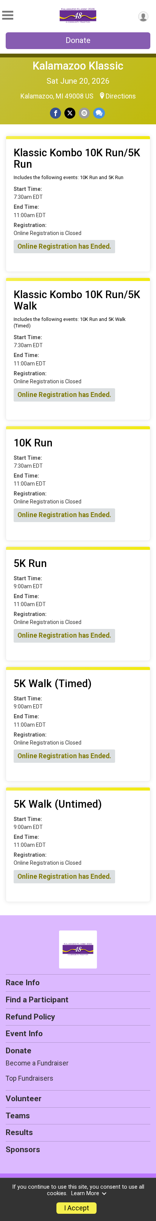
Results (19, 1132)
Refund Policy (30, 1016)
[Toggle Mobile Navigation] (7, 15)
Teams (18, 1115)
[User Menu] (143, 16)
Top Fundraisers (29, 1078)
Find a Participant (37, 999)
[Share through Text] (99, 113)
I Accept (76, 1208)
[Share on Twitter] (69, 113)
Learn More (85, 1193)
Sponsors (23, 1149)
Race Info (23, 982)
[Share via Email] (84, 113)
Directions (121, 96)
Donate (78, 40)
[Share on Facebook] (55, 113)
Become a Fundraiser (37, 1063)
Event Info (24, 1033)
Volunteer (24, 1098)
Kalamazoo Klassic (78, 65)
